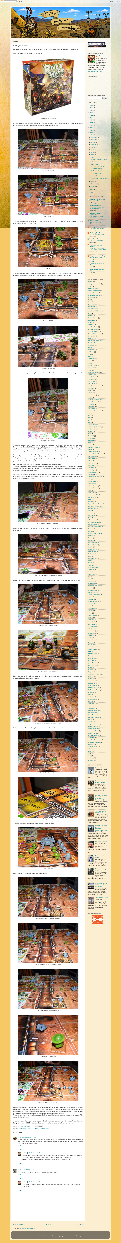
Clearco (90, 363)
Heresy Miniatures (93, 481)
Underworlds (91, 708)
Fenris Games (92, 429)
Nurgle (90, 572)
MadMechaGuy (92, 524)
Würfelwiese (93, 262)
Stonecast (90, 676)
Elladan (90, 417)
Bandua (90, 322)
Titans (89, 694)
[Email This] (35, 1126)
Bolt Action (91, 352)
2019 (91, 122)
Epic (89, 420)
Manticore (90, 529)
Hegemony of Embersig (95, 476)
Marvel (90, 531)
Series (89, 647)
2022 (91, 115)
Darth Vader (94, 164)
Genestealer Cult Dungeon (96, 454)
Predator (90, 588)
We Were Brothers (93, 735)
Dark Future (91, 383)
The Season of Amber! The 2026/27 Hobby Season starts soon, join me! (98, 249)
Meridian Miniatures (93, 542)
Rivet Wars (35, 1128)
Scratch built (91, 633)
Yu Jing (90, 755)
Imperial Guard (92, 497)
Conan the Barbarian (94, 372)
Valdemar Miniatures (94, 710)
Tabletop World (92, 685)
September (94, 144)
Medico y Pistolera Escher (97, 234)
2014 (91, 135)
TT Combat (91, 697)
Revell (89, 606)
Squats (90, 667)
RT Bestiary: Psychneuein (98, 171)
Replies (22, 1149)
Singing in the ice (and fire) (99, 159)
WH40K (90, 744)
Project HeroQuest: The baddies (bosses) (98, 167)
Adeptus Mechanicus (94, 290)
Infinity (89, 499)
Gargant (90, 449)
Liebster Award (92, 520)
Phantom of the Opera (94, 585)
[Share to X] (38, 1126)
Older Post (79, 1224)
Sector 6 (90, 642)
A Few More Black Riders (96, 216)
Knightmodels (92, 508)
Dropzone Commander (94, 411)
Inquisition (91, 501)
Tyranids (90, 701)
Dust (89, 413)
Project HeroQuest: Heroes (99, 178)
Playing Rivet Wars (96, 173)
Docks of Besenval (93, 402)
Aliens (89, 302)
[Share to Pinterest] (42, 1126)
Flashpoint (91, 436)
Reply (19, 1146)
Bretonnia (90, 356)
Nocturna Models (93, 567)
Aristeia (90, 313)
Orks (89, 579)
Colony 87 (91, 368)
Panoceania (91, 583)
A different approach (101, 841)
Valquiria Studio (92, 712)
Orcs (89, 576)
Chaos (89, 361)
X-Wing (90, 753)
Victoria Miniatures (93, 717)
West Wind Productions (94, 740)
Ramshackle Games (94, 594)
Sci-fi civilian (91, 631)
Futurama (90, 442)
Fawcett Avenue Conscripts (95, 214)
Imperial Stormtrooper (97, 176)
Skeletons (90, 651)
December (94, 137)
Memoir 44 (91, 540)
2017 (91, 127)
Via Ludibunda (92, 715)
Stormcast (91, 678)
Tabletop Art (91, 683)
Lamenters (91, 513)
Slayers (90, 656)
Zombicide (91, 758)
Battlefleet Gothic (93, 327)
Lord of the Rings (93, 522)
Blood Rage (91, 345)
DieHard (90, 397)
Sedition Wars (92, 644)
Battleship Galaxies (93, 329)
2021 (91, 117)
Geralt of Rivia (92, 458)
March (93, 181)
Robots (90, 613)
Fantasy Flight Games (94, 426)
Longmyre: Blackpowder (96, 240)
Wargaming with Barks (97, 269)
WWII (89, 751)
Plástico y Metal (95, 233)
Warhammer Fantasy (94, 728)
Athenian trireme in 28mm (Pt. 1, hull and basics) (101, 885)
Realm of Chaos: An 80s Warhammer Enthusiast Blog (97, 201)
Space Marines (92, 662)
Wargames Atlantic (93, 724)
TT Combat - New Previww (97, 228)
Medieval (90, 538)
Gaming (28, 1128)
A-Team (90, 286)
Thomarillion (91, 692)
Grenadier (91, 467)
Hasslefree (91, 474)
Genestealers (92, 456)
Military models (92, 549)
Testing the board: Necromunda (100, 811)
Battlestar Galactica (93, 331)
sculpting (90, 635)
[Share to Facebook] (40, 1126)
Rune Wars (91, 619)
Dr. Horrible (91, 404)
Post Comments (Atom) (28, 1228)
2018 (91, 125)
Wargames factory (93, 726)
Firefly (89, 433)
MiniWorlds (91, 554)
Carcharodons (92, 358)
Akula (89, 299)
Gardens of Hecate (93, 447)
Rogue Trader (92, 615)
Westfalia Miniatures (94, 742)
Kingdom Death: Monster (95, 504)
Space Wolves (92, 665)
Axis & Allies (91, 320)
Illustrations (91, 492)
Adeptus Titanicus (93, 293)
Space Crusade (92, 658)
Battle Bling (91, 324)
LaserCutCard (92, 515)
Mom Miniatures (92, 558)
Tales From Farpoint (96, 239)
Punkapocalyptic (92, 590)
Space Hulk (91, 660)
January (93, 186)
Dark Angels (91, 381)
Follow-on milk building (99, 856)
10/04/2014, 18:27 (34, 1153)
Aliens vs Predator (93, 304)
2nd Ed (90, 281)
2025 (91, 107)
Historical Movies (93, 488)
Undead (90, 706)
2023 (91, 112)
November (94, 139)
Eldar (89, 415)
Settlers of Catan (93, 649)
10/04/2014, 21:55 (34, 1182)
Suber (24, 1153)
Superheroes (91, 681)
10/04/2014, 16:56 (31, 1137)
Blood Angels (91, 342)
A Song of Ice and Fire (94, 284)
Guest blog (91, 470)
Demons (90, 390)
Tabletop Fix (94, 227)
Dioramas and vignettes (95, 399)
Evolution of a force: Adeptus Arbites (101, 781)
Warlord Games (92, 733)
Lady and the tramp (101, 768)
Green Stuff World (93, 465)
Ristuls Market (92, 608)
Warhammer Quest (93, 731)
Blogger (80, 1236)
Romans (90, 617)
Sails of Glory (91, 624)
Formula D (91, 438)
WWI (47, 1128)
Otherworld (91, 581)
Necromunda (91, 565)
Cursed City (91, 379)
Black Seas (91, 338)
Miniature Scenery (93, 551)
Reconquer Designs (93, 601)
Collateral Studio (92, 365)
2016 (91, 130)
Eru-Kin (90, 422)
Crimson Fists (92, 374)
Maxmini (90, 535)
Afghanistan (91, 297)
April (92, 157)
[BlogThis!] (36, 1126)
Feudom (90, 431)
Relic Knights (91, 603)
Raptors (90, 597)
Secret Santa (91, 640)
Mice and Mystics (93, 544)
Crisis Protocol (92, 377)
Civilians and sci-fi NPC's (96, 222)
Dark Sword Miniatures (94, 386)
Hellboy (90, 479)
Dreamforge (91, 408)
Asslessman (22, 1137)
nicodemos (66, 1236)
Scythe (90, 637)
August (93, 147)
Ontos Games (92, 574)
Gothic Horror (92, 463)
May (92, 154)
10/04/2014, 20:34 (28, 1169)
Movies (90, 560)
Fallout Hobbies (92, 424)
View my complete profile (95, 71)
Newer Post (18, 1224)
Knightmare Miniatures (94, 506)
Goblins (90, 461)
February (94, 184)
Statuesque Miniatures (94, 674)
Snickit (20, 1169)
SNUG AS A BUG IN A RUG (97, 257)
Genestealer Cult (93, 451)
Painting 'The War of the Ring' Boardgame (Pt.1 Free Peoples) (101, 797)
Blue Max (90, 347)
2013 (91, 189)
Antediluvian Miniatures (94, 311)
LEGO (89, 517)
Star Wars (90, 669)
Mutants (90, 563)
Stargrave (90, 671)
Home (48, 1224)
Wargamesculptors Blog (97, 256)
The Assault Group (93, 687)
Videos (90, 719)
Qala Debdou (91, 592)
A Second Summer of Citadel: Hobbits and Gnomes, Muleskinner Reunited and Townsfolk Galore (98, 206)
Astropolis (90, 315)
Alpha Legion (91, 306)
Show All (106, 274)
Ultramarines (91, 703)
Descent (90, 392)
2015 (91, 132)
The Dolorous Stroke (94, 690)
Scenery (90, 628)
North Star (91, 569)
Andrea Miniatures (93, 308)
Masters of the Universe (95, 533)
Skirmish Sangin (92, 653)
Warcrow (90, 721)
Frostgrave (91, 440)
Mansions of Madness (94, 526)
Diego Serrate (92, 395)
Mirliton (90, 556)
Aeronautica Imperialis (94, 295)
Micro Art (90, 547)
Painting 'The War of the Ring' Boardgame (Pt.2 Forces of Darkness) (101, 828)
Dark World (91, 388)
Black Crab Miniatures (94, 333)
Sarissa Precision (93, 626)
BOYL (89, 354)
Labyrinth (90, 510)
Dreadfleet (91, 406)
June (92, 152)
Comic (89, 370)
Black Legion (91, 336)
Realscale (90, 599)
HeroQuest (91, 483)
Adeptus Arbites (92, 288)
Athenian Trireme (93, 318)
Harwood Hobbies (93, 472)
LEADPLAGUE (94, 221)
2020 (91, 120)
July (92, 149)
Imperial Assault (92, 495)
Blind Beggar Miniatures (95, 340)
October (93, 142)
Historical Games (93, 486)
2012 (91, 192)
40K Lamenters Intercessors (97, 271)
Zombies (90, 760)
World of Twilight (92, 746)
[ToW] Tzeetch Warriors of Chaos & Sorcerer (97, 264)
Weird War (42, 1128)
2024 (91, 110)
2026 (91, 105)
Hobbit (89, 490)
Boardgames (22, 1128)
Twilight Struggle (92, 699)
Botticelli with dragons (97, 162)
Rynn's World (91, 622)
